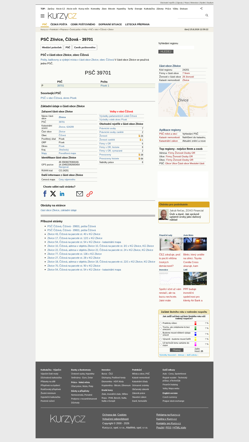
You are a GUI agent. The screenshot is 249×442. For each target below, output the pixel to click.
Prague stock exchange (173, 401)
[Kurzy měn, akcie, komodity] (68, 420)
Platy (91, 386)
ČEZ (111, 374)
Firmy (171, 153)
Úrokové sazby (78, 374)
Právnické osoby (107, 128)
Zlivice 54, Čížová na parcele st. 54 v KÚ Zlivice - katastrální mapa (84, 242)
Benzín (117, 398)
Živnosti (103, 136)
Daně (134, 401)
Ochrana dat (109, 414)
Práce (168, 9)
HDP (116, 381)
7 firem (186, 73)
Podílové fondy (119, 377)
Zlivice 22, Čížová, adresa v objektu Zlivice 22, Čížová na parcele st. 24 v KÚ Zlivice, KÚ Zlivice (100, 250)
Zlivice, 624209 (66, 127)
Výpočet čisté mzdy (49, 374)
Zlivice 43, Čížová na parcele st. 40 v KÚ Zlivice (73, 234)
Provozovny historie (109, 158)
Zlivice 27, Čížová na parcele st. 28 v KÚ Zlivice (73, 257)
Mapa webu (174, 388)
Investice (163, 270)
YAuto (186, 3)
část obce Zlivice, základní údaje (59, 210)
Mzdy (121, 381)
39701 (60, 85)
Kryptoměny (107, 385)
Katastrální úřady (140, 381)
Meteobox (195, 3)
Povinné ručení (48, 401)
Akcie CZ (60, 9)
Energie (138, 9)
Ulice (174, 163)
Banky (74, 370)
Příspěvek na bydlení (50, 385)
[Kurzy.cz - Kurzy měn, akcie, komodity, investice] (62, 18)
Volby (165, 388)
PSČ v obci (93, 29)
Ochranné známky (140, 385)
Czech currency (170, 397)
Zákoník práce (138, 393)
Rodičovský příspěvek (51, 389)
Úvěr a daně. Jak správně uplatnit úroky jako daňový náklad (185, 216)
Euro (84, 377)
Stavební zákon (139, 397)
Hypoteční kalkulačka (50, 397)
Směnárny (76, 377)
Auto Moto (188, 235)
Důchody (75, 403)
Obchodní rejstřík (167, 3)
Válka (175, 9)
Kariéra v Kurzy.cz (166, 418)
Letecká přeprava (137, 24)
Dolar (90, 377)
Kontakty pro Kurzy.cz (168, 423)
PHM (110, 398)
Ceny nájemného (67, 179)
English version (170, 393)
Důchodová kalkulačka (51, 377)
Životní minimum (48, 393)
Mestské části (197, 163)
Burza (104, 374)
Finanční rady (165, 235)
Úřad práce (76, 386)
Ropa (104, 398)
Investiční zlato (114, 394)
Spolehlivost (180, 374)
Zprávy (51, 9)
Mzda (85, 386)
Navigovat (64, 167)
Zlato (104, 9)
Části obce (183, 163)
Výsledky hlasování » (168, 355)
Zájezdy (179, 3)
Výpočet (57, 370)
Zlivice (62, 131)
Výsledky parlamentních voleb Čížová (118, 116)
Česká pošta (75, 29)
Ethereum (126, 385)
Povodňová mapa (67, 153)
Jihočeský (64, 149)
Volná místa (84, 382)
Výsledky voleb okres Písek (113, 119)
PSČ (68, 47)
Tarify (130, 9)
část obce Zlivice (170, 65)
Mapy (44, 153)
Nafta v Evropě (108, 401)
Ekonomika (107, 381)
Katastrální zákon (168, 140)
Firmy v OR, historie (109, 147)
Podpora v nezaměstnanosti (84, 399)
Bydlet (202, 3)
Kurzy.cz (44, 29)
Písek (62, 146)
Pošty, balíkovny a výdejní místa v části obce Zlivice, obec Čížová (78, 59)
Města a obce (138, 374)
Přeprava (64, 29)
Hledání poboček (52, 47)
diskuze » (182, 355)
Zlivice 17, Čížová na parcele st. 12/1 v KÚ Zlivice (74, 238)
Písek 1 (105, 85)
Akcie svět (72, 9)
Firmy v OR (105, 143)
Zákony (160, 9)
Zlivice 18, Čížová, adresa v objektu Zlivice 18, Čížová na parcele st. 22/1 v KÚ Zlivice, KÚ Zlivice (101, 261)
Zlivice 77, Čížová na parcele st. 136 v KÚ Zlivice (74, 253)
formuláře (142, 401)
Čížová (62, 135)
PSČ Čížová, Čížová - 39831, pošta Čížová (71, 226)
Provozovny (105, 154)
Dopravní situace (110, 24)
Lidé (185, 270)
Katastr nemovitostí (169, 137)
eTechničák (175, 381)
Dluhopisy (106, 377)
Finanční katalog (170, 384)
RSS (168, 427)
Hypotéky (121, 9)
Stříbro (125, 394)
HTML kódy (179, 427)
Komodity (95, 9)
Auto (165, 374)
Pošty (84, 29)
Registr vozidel (169, 377)
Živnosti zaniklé (107, 139)
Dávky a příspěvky (80, 391)
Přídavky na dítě (48, 381)
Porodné (88, 395)
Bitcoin (111, 9)
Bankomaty (85, 370)
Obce (168, 163)
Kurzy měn (84, 9)
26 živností (188, 76)
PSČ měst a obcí (168, 133)
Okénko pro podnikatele (173, 204)
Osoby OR (189, 153)
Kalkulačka (149, 9)
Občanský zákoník (140, 389)
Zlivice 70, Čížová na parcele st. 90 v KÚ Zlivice (73, 265)
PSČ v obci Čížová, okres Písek (59, 97)
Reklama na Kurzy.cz (168, 414)
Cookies (122, 414)
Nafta (123, 398)
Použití (160, 427)
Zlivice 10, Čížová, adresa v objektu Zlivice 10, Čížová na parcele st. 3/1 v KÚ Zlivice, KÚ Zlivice (100, 245)
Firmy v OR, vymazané (110, 150)
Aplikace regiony (170, 129)
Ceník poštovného (85, 47)
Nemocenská (77, 395)
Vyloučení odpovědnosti (115, 418)
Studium (210, 3)
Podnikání (54, 29)
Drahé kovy (107, 390)
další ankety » (192, 355)
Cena (171, 374)
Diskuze (184, 9)
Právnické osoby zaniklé (111, 132)
